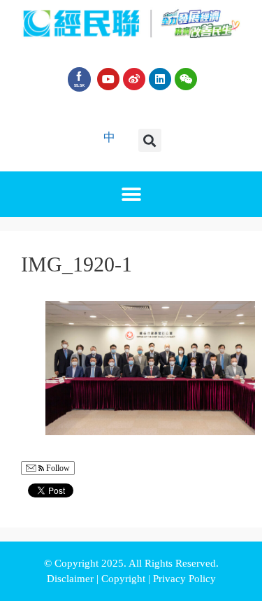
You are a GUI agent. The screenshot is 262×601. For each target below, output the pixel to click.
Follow (57, 468)
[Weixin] (186, 79)
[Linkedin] (160, 79)
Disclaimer (71, 578)
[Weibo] (134, 79)
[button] (149, 140)
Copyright (124, 578)
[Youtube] (108, 79)
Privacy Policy (184, 578)
